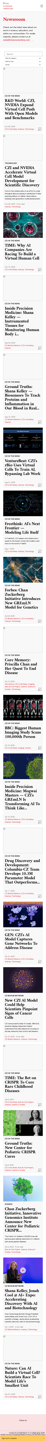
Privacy (29, 1435)
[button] (23, 58)
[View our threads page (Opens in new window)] (21, 1423)
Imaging (31, 684)
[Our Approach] (9, 6)
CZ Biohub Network (12, 345)
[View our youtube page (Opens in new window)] (39, 1423)
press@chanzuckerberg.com (16, 39)
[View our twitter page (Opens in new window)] (33, 1423)
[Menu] (41, 6)
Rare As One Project (12, 687)
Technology (29, 129)
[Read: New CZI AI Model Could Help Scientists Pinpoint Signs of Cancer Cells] (23, 1004)
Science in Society (18, 1105)
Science (21, 129)
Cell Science (9, 684)
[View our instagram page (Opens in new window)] (15, 1423)
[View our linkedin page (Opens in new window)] (27, 1423)
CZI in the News (11, 129)
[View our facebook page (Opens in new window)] (10, 1423)
